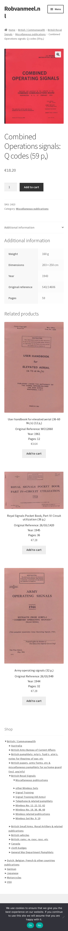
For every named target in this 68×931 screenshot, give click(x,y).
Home (12, 30)
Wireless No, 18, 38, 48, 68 (30, 809)
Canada (15, 843)
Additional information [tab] (19, 227)
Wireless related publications (32, 814)
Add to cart (31, 187)
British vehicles (20, 835)
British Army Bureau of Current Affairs (33, 750)
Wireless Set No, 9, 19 (27, 818)
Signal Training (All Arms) (30, 797)
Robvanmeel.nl (22, 12)
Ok (30, 925)
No (39, 925)
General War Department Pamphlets (32, 852)
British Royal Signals (23, 775)
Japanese (12, 873)
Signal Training (24, 792)
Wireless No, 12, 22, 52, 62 (30, 805)
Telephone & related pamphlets (34, 801)
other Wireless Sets (26, 788)
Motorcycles (14, 877)
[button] (58, 54)
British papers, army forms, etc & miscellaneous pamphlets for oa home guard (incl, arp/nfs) (35, 767)
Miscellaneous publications (30, 34)
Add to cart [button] (34, 453)
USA (9, 882)
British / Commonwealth (31, 30)
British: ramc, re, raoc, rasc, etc (29, 839)
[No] (63, 917)
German (11, 869)
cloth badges (19, 848)
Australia (16, 745)
